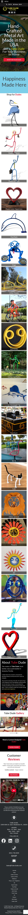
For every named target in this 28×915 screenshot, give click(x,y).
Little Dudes (14, 891)
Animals (14, 870)
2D (14, 895)
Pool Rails (14, 887)
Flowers (14, 897)
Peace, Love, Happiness (14, 880)
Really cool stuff (14, 889)
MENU (6, 1)
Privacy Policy (9, 912)
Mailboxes (14, 878)
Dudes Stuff (14, 901)
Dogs (14, 872)
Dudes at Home (14, 874)
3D (14, 882)
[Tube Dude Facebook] (9, 12)
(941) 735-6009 (14, 807)
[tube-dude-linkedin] (12, 12)
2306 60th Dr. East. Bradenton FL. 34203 (14, 824)
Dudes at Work (14, 876)
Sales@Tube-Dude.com (14, 865)
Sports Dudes (14, 884)
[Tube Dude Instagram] (15, 12)
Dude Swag (14, 893)
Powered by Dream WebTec (14, 911)
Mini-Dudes (14, 899)
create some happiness (9, 689)
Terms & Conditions (18, 912)
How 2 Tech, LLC (20, 907)
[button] (2, 724)
